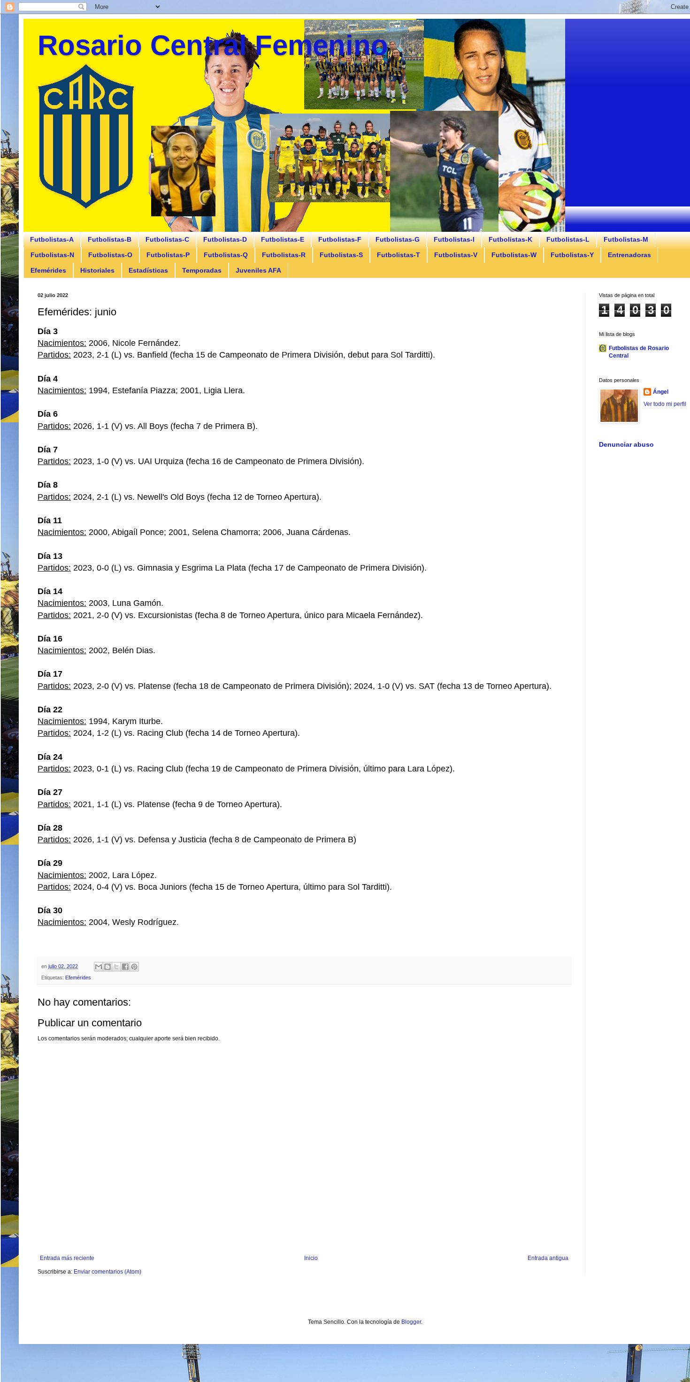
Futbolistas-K (510, 239)
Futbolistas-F (339, 239)
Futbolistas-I (454, 239)
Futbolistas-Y (572, 255)
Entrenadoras (629, 255)
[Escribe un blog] (107, 966)
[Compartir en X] (116, 966)
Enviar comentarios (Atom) (107, 1271)
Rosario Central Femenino (213, 45)
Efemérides (48, 270)
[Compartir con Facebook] (125, 966)
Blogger (411, 1322)
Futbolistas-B (109, 239)
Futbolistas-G (398, 239)
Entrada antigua (548, 1258)
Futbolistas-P (168, 255)
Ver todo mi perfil (665, 404)
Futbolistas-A (52, 239)
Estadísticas (148, 270)
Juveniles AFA (258, 270)
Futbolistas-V (455, 255)
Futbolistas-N (52, 255)
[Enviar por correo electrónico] (98, 966)
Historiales (97, 270)
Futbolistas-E (282, 239)
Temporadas (202, 270)
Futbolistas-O (110, 255)
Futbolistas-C (167, 239)
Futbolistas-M (626, 239)
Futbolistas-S (341, 255)
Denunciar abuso (626, 444)
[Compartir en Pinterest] (134, 966)
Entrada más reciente (67, 1258)
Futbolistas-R (284, 255)
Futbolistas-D (225, 239)
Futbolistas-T (398, 255)
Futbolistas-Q (226, 255)
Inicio (311, 1258)
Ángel (660, 392)
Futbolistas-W (514, 255)
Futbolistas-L (568, 239)
